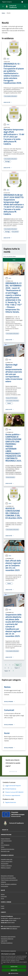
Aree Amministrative (6, 841)
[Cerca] (25, 6)
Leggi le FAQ (4, 941)
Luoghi (2, 908)
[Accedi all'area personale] (22, 2)
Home (3, 13)
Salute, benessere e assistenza (8, 884)
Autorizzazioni (4, 886)
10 (7, 671)
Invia (14, 260)
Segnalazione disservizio (7, 939)
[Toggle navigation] (3, 6)
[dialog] (14, 964)
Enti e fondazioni (5, 845)
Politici (2, 847)
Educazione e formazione (7, 876)
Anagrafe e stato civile (6, 859)
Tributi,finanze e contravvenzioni (9, 880)
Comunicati (4, 896)
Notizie (2, 894)
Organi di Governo (5, 839)
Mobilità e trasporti (6, 868)
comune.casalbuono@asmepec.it (12, 926)
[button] (14, 973)
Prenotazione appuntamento (8, 936)
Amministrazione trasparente (8, 951)
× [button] (26, 953)
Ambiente (3, 882)
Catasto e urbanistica (6, 866)
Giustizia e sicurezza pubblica (8, 878)
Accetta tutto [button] (14, 966)
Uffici (2, 843)
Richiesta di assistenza (6, 943)
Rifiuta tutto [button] (14, 970)
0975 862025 (13, 928)
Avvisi (8, 59)
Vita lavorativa (4, 863)
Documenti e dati (5, 851)
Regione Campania (7, 2)
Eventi (2, 906)
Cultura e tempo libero (6, 861)
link (2, 963)
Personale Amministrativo (7, 849)
